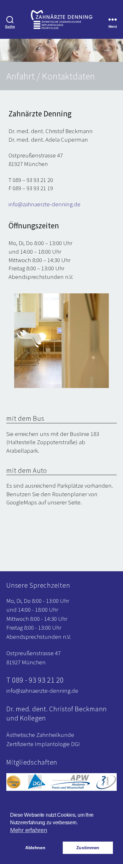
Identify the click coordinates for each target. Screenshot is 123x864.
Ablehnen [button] (35, 847)
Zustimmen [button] (88, 847)
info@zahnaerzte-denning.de (44, 204)
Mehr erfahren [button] (28, 830)
